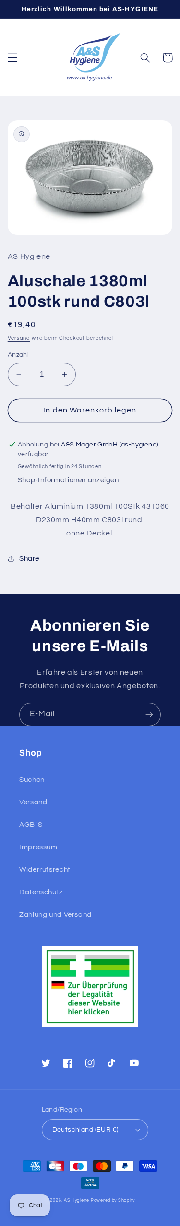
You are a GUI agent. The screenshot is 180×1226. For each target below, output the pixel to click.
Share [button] (29, 558)
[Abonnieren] (149, 714)
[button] (12, 57)
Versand (19, 338)
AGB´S (30, 824)
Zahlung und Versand (55, 914)
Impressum (38, 847)
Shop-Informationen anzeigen (68, 480)
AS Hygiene (76, 1200)
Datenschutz (41, 892)
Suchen (32, 779)
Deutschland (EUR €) (85, 1129)
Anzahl (18, 354)
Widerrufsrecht (45, 869)
